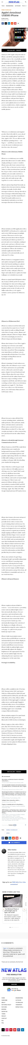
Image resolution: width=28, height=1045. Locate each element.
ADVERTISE (4, 1011)
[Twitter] (6, 23)
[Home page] (14, 2)
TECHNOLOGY (19, 1002)
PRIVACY (4, 1016)
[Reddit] (12, 23)
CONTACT (4, 1018)
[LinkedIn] (9, 23)
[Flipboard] (15, 23)
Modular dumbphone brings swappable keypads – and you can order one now (13, 911)
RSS (3, 1020)
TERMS (3, 1014)
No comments (15, 842)
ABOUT (3, 1002)
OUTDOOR (17, 6)
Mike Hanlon (12, 850)
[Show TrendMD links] (25, 825)
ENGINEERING (9, 6)
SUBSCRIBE (4, 1000)
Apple (7, 833)
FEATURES (4, 1007)
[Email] (18, 23)
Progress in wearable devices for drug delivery (12, 804)
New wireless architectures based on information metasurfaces (13, 780)
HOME (3, 998)
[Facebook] (3, 23)
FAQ (3, 1023)
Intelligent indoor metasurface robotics (10, 800)
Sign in (5, 948)
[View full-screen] (26, 29)
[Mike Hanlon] (4, 851)
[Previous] (3, 909)
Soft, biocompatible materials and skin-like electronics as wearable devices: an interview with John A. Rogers (14, 785)
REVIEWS (4, 1009)
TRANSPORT (19, 1004)
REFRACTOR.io (19, 1007)
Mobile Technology (6, 9)
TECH (3, 6)
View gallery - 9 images (14, 50)
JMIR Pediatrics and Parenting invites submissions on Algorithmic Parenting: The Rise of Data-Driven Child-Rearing (14, 811)
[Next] (24, 909)
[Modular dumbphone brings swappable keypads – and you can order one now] (14, 900)
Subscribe (14, 984)
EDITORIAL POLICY (6, 1004)
